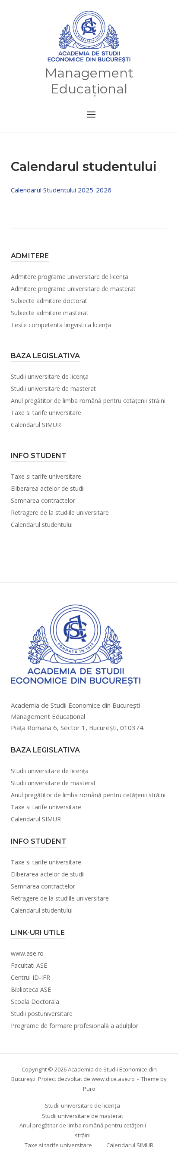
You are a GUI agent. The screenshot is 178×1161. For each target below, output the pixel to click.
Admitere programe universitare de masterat (73, 289)
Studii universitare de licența (50, 376)
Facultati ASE (29, 965)
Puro (89, 1089)
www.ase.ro (27, 953)
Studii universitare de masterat (53, 388)
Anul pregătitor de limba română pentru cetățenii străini (88, 400)
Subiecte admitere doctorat (49, 301)
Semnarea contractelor (43, 500)
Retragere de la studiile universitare (60, 512)
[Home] (89, 37)
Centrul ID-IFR (30, 977)
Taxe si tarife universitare (46, 413)
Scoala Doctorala (35, 1001)
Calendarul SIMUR (36, 425)
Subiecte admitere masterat (50, 313)
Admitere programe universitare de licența (69, 276)
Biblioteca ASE (31, 989)
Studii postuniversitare (42, 1013)
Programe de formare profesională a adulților (74, 1026)
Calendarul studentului (42, 524)
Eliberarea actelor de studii (48, 488)
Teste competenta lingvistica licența (61, 325)
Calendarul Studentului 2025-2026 (61, 190)
